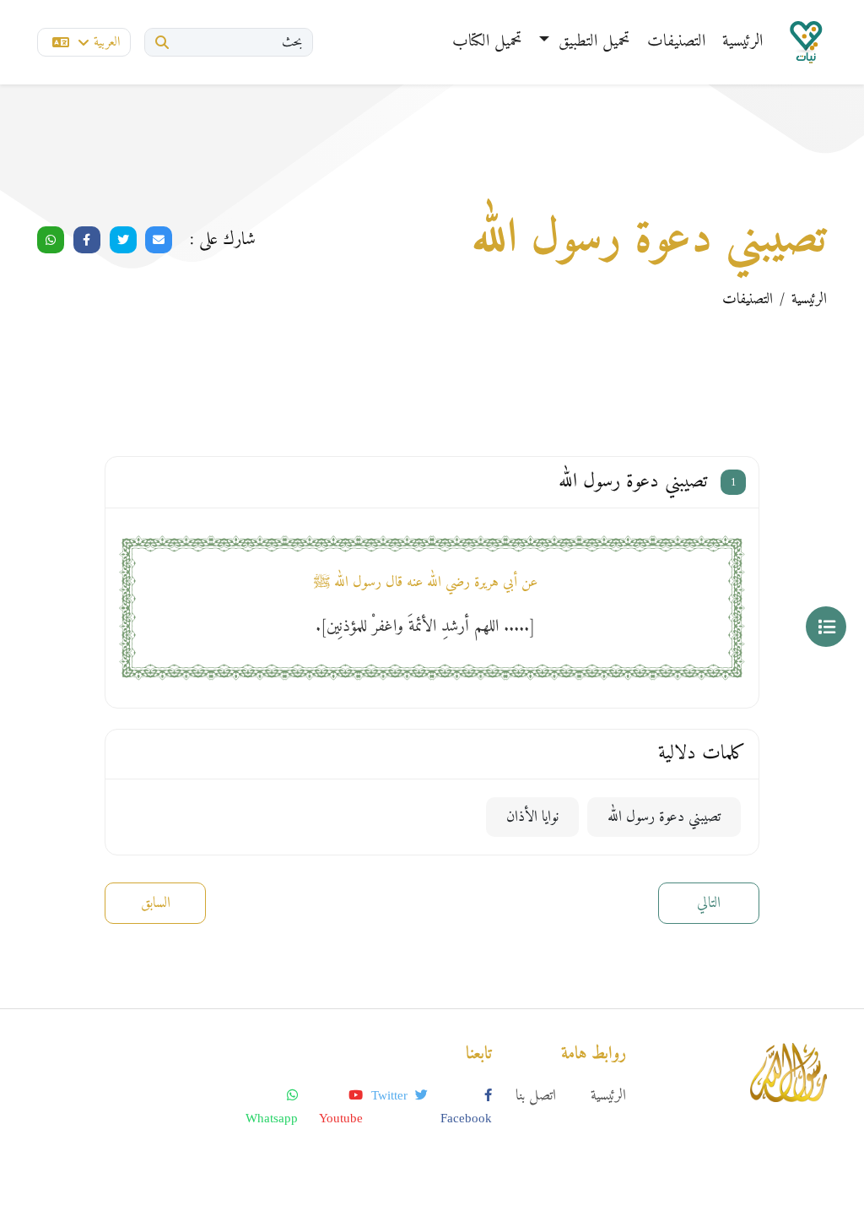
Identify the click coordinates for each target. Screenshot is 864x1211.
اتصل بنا (536, 1096)
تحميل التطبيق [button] (592, 42)
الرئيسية (742, 42)
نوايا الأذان (532, 817)
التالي (709, 903)
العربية (107, 42)
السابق (155, 903)
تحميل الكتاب (487, 42)
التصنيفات (676, 42)
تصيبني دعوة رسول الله (664, 817)
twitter (391, 1095)
